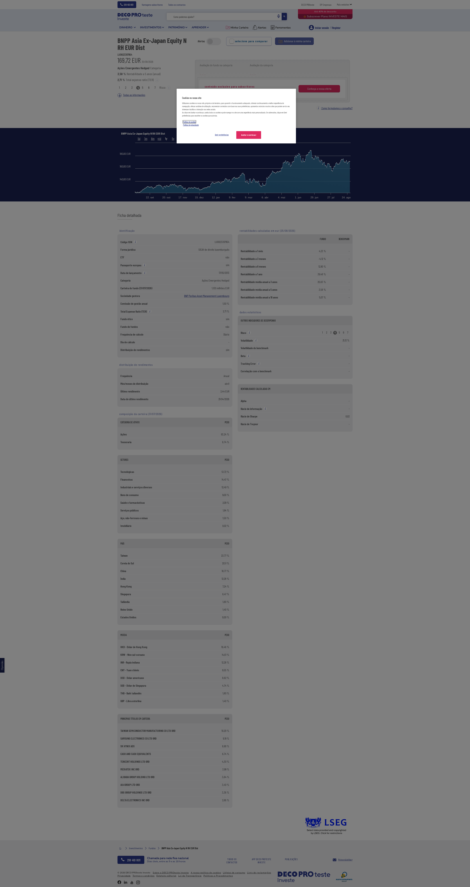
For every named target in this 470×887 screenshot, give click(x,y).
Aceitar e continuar (248, 135)
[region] (236, 116)
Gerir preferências (222, 135)
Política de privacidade (191, 125)
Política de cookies (189, 122)
